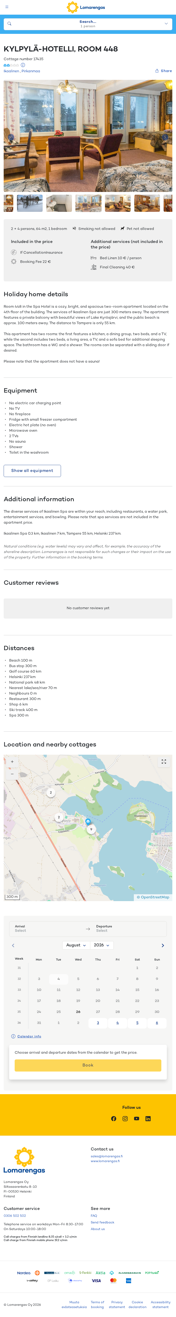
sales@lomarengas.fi (107, 1156)
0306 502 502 (15, 1216)
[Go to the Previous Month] (13, 945)
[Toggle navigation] (7, 7)
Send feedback (102, 1222)
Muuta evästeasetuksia (74, 1305)
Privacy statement (117, 1305)
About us (98, 1229)
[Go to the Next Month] (163, 945)
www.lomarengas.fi (105, 1161)
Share (166, 71)
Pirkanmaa (31, 71)
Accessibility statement (160, 1305)
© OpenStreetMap (153, 898)
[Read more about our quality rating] (23, 65)
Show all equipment (32, 471)
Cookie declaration (137, 1305)
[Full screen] (164, 762)
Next (165, 137)
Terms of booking (97, 1305)
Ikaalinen (11, 71)
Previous (11, 137)
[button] (50, 792)
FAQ (94, 1216)
